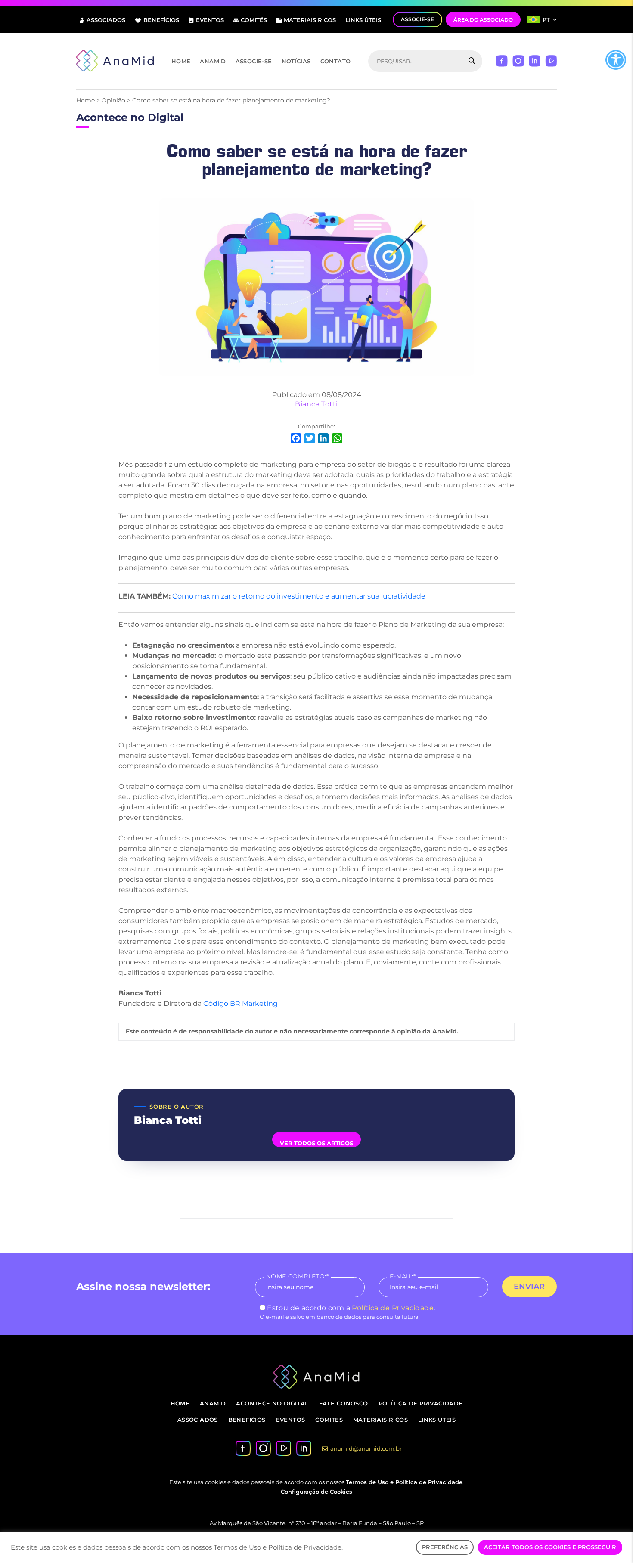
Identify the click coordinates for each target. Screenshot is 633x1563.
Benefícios (161, 19)
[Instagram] (518, 60)
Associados (106, 19)
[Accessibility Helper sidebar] (615, 60)
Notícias (296, 61)
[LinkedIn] (323, 439)
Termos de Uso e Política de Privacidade (404, 1482)
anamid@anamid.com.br (366, 1448)
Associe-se (254, 61)
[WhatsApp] (337, 439)
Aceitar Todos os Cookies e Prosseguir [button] (550, 1547)
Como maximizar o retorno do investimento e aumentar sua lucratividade (298, 596)
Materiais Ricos (310, 19)
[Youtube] (551, 60)
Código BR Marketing (240, 1003)
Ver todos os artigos (316, 1143)
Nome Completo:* (297, 1276)
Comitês (254, 19)
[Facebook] (502, 60)
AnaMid (213, 61)
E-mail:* (403, 1276)
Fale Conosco (343, 1403)
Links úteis (363, 19)
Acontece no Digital (272, 1403)
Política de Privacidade (393, 1308)
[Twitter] (309, 439)
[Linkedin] (534, 60)
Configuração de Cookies (316, 1491)
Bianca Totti (316, 404)
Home (181, 61)
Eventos (210, 19)
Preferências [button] (445, 1547)
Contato (335, 61)
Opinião (113, 100)
